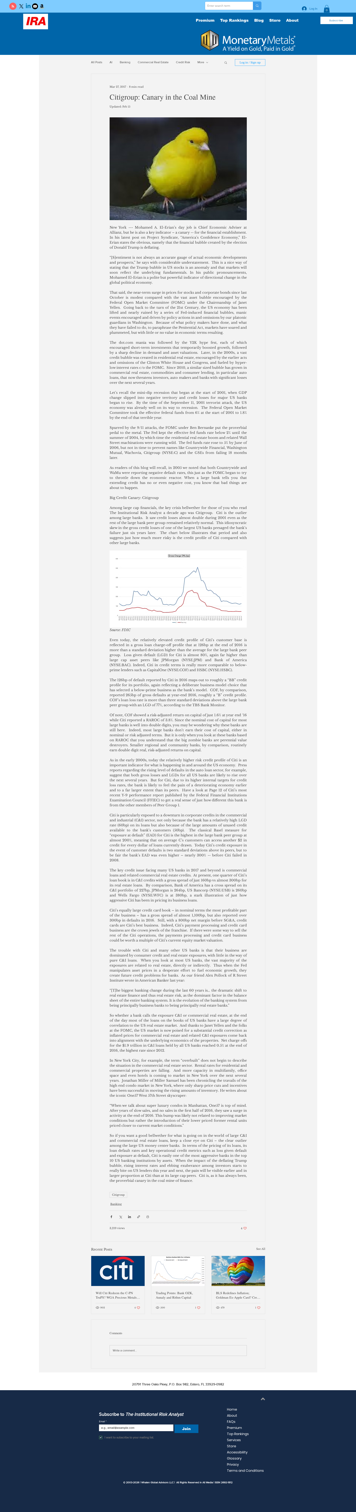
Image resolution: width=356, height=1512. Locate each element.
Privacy (233, 1464)
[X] (21, 6)
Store (231, 1446)
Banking (125, 62)
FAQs (231, 1421)
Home (232, 1409)
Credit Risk (183, 62)
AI (111, 62)
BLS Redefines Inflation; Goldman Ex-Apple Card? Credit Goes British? (238, 1295)
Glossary (234, 1458)
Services (234, 1440)
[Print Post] (147, 1216)
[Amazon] (42, 6)
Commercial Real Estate (153, 62)
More (200, 62)
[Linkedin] (28, 6)
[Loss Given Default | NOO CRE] (178, 1271)
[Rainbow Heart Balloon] (238, 1271)
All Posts (96, 62)
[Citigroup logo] (118, 1271)
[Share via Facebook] (111, 1216)
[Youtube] (35, 6)
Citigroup (118, 1194)
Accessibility (237, 1452)
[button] (327, 9)
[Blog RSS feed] (13, 6)
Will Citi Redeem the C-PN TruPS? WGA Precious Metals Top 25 (116, 1295)
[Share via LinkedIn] (129, 1216)
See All (260, 1249)
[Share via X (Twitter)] (120, 1216)
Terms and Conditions (245, 1470)
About (232, 1415)
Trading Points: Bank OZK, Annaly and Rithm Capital (174, 1295)
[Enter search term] (257, 6)
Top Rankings (238, 1434)
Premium (234, 1427)
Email (103, 1421)
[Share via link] (138, 1216)
